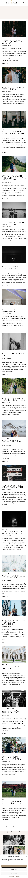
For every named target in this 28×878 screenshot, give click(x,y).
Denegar (14, 869)
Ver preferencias (14, 873)
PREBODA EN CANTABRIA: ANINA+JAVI (12, 42)
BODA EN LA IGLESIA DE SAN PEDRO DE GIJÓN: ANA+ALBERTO (13, 622)
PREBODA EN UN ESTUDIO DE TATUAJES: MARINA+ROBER (13, 486)
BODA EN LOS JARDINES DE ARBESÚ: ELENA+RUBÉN (12, 758)
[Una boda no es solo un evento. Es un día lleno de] (8, 851)
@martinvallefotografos (14, 832)
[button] (26, 856)
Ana (4, 45)
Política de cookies (11, 876)
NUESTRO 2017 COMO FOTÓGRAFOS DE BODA (11, 712)
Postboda (7, 438)
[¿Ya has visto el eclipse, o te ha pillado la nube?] (19, 840)
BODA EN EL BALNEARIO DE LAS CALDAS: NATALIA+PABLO (14, 399)
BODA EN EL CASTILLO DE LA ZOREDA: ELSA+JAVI (13, 268)
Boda (7, 38)
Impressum (18, 876)
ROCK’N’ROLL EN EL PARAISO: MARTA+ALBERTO (13, 223)
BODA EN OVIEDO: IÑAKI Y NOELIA (12, 442)
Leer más (5, 63)
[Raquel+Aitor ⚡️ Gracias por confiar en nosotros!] (19, 851)
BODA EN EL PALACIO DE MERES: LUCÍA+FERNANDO (12, 802)
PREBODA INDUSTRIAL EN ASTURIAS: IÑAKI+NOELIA (12, 532)
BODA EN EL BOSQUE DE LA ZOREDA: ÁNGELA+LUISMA (13, 88)
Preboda (4, 38)
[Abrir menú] (23, 3)
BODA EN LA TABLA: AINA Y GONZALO (13, 355)
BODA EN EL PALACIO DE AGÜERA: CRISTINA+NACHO (13, 133)
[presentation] (14, 29)
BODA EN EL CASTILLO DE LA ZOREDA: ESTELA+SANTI (13, 577)
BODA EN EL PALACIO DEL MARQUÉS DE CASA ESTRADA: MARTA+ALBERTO (14, 178)
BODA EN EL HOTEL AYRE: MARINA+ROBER (12, 310)
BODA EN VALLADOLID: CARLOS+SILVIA (11, 667)
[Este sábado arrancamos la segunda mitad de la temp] (8, 840)
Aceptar (14, 866)
